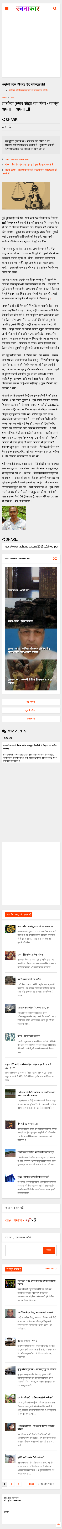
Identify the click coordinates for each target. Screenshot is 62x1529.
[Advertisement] (31, 46)
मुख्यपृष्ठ (31, 719)
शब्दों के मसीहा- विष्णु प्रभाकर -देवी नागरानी (35, 1312)
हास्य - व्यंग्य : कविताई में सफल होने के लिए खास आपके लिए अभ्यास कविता (29, 650)
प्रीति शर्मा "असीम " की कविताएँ (30, 1457)
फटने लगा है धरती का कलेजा (29, 979)
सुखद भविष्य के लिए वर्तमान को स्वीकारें (33, 1177)
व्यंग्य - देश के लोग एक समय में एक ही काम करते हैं (29, 164)
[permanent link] (10, 127)
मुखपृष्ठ (6, 1511)
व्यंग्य (12, 98)
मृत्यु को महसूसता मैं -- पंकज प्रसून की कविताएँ (37, 1369)
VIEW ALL (50, 1269)
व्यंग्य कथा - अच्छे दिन (18, 590)
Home (4, 98)
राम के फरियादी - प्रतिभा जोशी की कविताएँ (35, 1397)
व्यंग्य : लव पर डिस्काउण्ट (17, 159)
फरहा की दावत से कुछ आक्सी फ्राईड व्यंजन (36, 926)
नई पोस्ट (31, 702)
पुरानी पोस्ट (30, 710)
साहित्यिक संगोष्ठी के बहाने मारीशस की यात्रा (36, 1152)
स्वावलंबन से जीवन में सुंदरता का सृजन (33, 1007)
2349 (31, 1484)
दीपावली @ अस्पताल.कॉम (28, 1123)
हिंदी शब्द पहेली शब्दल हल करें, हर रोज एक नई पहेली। (28, 90)
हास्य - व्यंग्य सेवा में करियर (29, 1036)
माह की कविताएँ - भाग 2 (27, 1340)
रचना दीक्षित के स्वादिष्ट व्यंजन (30, 954)
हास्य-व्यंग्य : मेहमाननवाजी (20, 621)
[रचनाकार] (28, 9)
